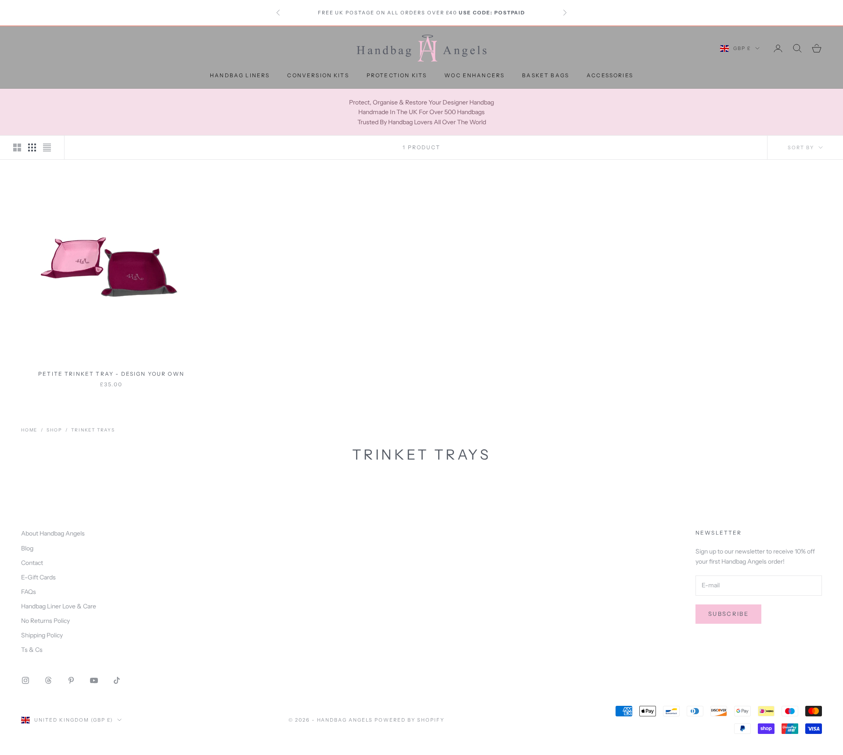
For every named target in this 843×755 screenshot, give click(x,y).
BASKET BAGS (545, 75)
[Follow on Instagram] (25, 680)
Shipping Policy (42, 635)
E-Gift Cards (38, 577)
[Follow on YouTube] (94, 680)
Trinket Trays (93, 430)
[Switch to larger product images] (17, 147)
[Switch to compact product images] (47, 147)
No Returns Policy (45, 621)
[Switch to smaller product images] (32, 147)
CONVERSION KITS (318, 75)
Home (29, 430)
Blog (27, 548)
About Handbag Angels (53, 533)
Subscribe (728, 613)
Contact (32, 563)
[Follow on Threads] (48, 680)
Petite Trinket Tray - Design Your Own (111, 373)
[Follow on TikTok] (116, 680)
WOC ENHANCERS (474, 75)
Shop (54, 430)
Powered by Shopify (409, 720)
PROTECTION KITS (397, 75)
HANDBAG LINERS (240, 75)
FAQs (28, 592)
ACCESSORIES (610, 75)
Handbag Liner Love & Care (58, 606)
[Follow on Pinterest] (71, 680)
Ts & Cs (32, 650)
